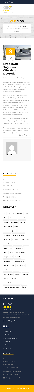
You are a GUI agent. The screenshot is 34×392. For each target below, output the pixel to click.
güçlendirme (7, 244)
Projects (7, 341)
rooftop (16, 270)
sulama (6, 278)
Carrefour (13, 218)
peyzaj (6, 265)
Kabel (5, 252)
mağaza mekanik (20, 252)
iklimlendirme (6, 133)
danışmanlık (14, 222)
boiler (6, 218)
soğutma (13, 133)
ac (5, 213)
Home (19, 26)
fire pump (7, 239)
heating (26, 244)
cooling (6, 222)
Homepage (8, 331)
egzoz (17, 128)
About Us (8, 335)
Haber (26, 78)
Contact (7, 345)
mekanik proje (8, 261)
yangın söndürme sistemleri (11, 287)
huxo (5, 248)
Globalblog (8, 348)
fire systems (15, 239)
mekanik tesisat (19, 261)
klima (11, 252)
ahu (9, 213)
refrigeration (7, 270)
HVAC (11, 248)
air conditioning (17, 213)
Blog (24, 26)
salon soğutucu (8, 274)
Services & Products (11, 338)
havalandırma (24, 130)
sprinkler (25, 274)
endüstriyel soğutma (24, 128)
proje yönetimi (21, 265)
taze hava (18, 133)
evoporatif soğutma (14, 130)
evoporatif (6, 130)
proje (12, 265)
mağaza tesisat (8, 256)
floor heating (25, 239)
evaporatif (21, 231)
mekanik (17, 256)
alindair (27, 213)
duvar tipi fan (11, 128)
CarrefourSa (22, 218)
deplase (22, 222)
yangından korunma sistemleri (12, 283)
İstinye (24, 287)
